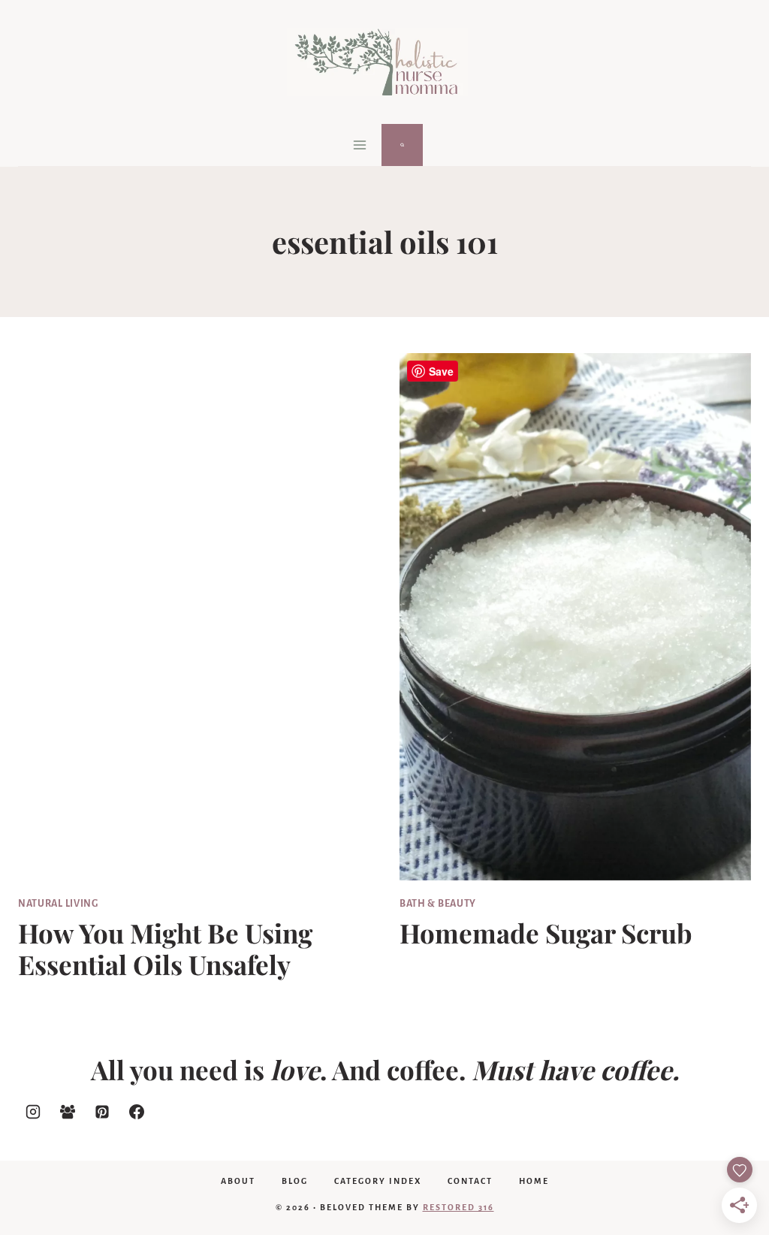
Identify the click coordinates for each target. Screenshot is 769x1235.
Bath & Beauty (438, 903)
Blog (295, 1180)
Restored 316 (458, 1207)
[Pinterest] (102, 1112)
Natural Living (58, 903)
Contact (470, 1180)
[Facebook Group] (68, 1112)
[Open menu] (360, 144)
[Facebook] (137, 1112)
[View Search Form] (402, 145)
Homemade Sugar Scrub (546, 932)
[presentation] (193, 616)
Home (534, 1180)
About (238, 1180)
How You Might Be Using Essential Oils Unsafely (165, 948)
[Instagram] (33, 1112)
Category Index (377, 1180)
